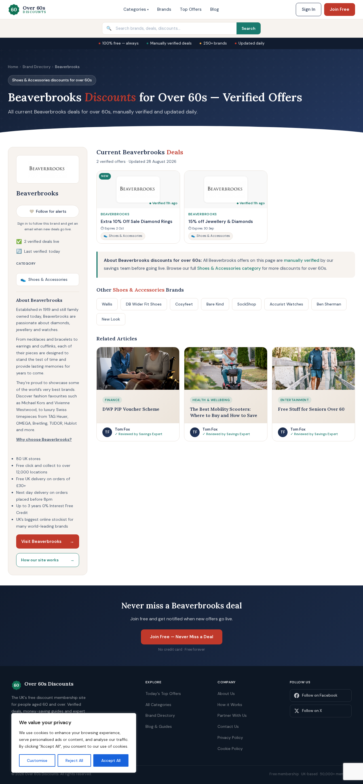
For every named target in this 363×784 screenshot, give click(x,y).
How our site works (47, 559)
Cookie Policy (230, 748)
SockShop (246, 304)
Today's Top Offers (163, 693)
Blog (214, 9)
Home (13, 66)
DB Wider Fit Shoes (144, 304)
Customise (37, 760)
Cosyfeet (184, 304)
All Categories (158, 704)
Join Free (339, 9)
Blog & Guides (158, 726)
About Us (226, 693)
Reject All (74, 760)
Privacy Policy (230, 737)
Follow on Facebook (319, 695)
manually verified (301, 260)
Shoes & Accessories (43, 280)
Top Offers (191, 9)
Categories (136, 9)
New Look (111, 319)
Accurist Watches (286, 304)
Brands (164, 9)
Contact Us (228, 726)
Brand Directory (36, 66)
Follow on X (312, 710)
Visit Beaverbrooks (47, 541)
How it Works (230, 704)
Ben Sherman (329, 304)
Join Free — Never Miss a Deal (181, 637)
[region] (73, 743)
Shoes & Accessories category (229, 268)
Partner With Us (232, 715)
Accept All (111, 760)
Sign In (308, 9)
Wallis (107, 304)
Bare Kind (215, 304)
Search (249, 28)
